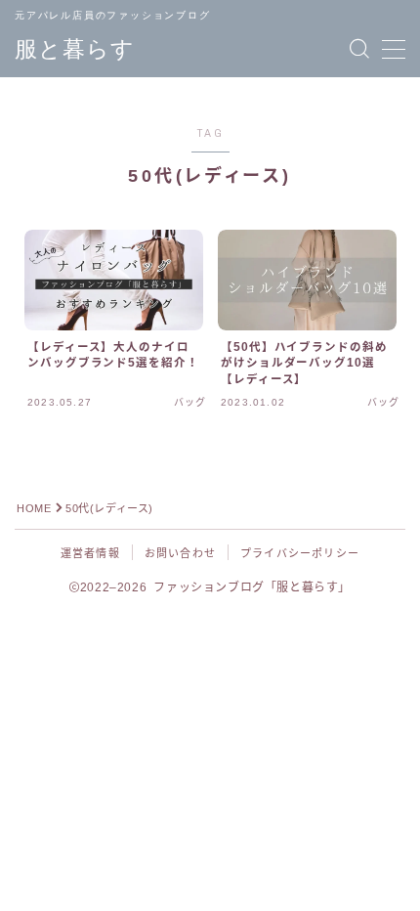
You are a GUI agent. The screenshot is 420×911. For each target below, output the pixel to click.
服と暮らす (75, 49)
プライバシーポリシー (299, 553)
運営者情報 (90, 553)
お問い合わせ (180, 553)
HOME (34, 508)
